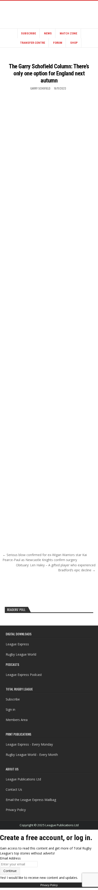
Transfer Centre (32, 42)
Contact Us (14, 789)
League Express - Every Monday (29, 744)
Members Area (17, 720)
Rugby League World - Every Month (32, 754)
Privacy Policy (16, 810)
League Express (17, 644)
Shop (74, 42)
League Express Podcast (24, 674)
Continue (10, 871)
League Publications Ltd (23, 779)
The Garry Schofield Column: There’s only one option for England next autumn (49, 73)
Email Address (10, 858)
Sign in (10, 709)
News (48, 33)
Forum (57, 42)
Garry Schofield (40, 88)
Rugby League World (21, 654)
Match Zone (68, 33)
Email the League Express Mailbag (31, 800)
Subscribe (28, 33)
